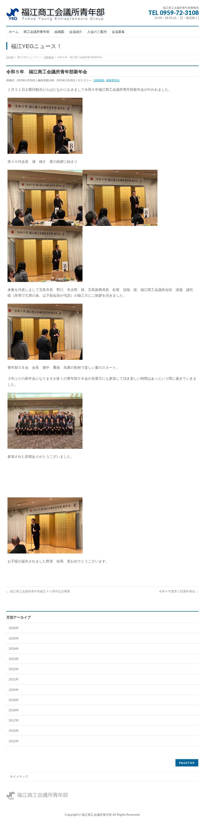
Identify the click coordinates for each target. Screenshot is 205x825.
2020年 (14, 690)
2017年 (14, 720)
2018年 (14, 710)
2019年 (14, 700)
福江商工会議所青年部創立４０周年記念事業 (38, 591)
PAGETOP (187, 762)
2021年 (14, 679)
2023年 (14, 659)
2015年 (14, 741)
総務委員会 (113, 80)
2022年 (14, 669)
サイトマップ (19, 776)
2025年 (14, 638)
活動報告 (99, 80)
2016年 (14, 731)
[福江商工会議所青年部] (60, 15)
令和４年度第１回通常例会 (179, 591)
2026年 (14, 628)
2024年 (14, 648)
